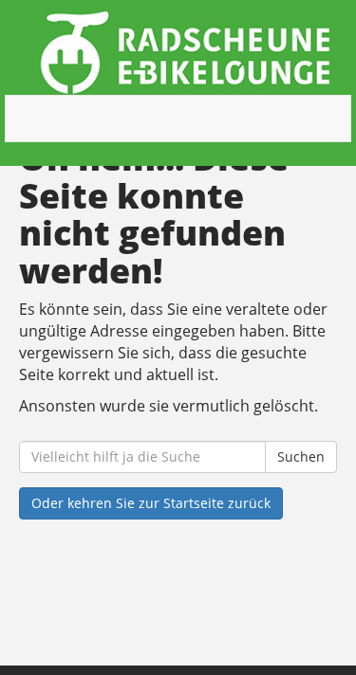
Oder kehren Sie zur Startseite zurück (151, 503)
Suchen (301, 456)
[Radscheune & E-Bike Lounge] (185, 52)
